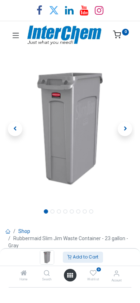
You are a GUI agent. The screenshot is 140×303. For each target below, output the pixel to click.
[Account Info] (116, 273)
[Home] (23, 273)
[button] (15, 129)
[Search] (46, 273)
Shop (24, 231)
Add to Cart (85, 257)
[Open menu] (70, 275)
